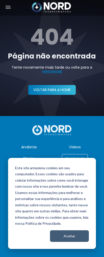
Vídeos (75, 147)
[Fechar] (98, 250)
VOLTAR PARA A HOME (52, 89)
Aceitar (69, 236)
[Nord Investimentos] (51, 7)
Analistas (29, 147)
